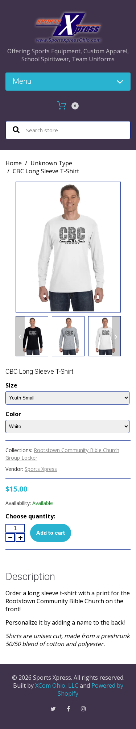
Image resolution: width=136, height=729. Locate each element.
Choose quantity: (30, 516)
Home (13, 163)
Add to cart (50, 533)
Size (11, 385)
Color (13, 414)
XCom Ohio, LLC (56, 685)
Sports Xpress (41, 468)
